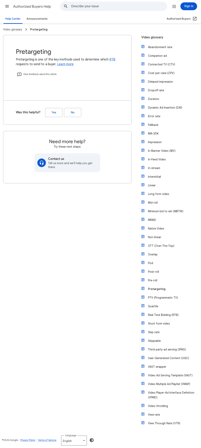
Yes (54, 112)
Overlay (153, 254)
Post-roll (153, 271)
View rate (154, 414)
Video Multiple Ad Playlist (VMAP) (169, 384)
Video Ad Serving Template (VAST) (170, 375)
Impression (155, 142)
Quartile (153, 306)
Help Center (13, 18)
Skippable (154, 341)
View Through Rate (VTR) (164, 423)
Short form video (159, 323)
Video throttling (158, 406)
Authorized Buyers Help (32, 6)
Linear (152, 185)
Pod (150, 263)
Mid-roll (153, 202)
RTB (112, 59)
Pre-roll (152, 280)
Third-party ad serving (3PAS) (167, 349)
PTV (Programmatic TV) (163, 297)
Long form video (158, 194)
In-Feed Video (157, 159)
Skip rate (154, 332)
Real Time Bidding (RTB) (163, 315)
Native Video (156, 228)
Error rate (154, 116)
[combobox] (119, 6)
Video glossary (152, 37)
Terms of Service (47, 440)
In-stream (154, 168)
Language (70, 435)
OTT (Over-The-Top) (161, 246)
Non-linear (154, 237)
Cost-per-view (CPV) (161, 73)
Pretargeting (156, 289)
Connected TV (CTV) (161, 64)
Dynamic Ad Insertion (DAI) (165, 107)
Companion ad (157, 56)
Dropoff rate (156, 90)
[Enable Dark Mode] (91, 440)
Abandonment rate (160, 47)
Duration (153, 99)
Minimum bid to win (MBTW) (165, 211)
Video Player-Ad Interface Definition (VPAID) (171, 395)
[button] (7, 6)
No (72, 112)
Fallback (153, 125)
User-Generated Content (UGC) (168, 358)
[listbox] (74, 440)
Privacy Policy (27, 440)
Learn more (65, 64)
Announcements (37, 18)
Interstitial (154, 176)
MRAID (152, 220)
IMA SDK (153, 133)
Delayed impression (160, 81)
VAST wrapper (157, 366)
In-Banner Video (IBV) (161, 151)
